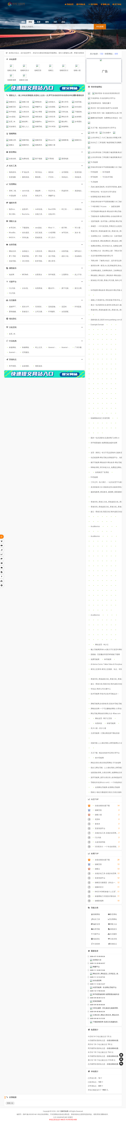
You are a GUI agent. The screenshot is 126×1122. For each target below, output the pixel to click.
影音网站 (113, 914)
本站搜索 (100, 26)
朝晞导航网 (64, 1111)
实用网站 (113, 919)
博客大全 (113, 924)
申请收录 (80, 95)
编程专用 (96, 924)
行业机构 (96, 944)
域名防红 (96, 939)
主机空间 (113, 939)
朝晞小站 (10, 1103)
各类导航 (96, 929)
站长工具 (96, 919)
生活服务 (113, 934)
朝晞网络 (96, 914)
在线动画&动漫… (113, 1040)
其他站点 (113, 944)
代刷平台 (96, 934)
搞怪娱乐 (113, 929)
